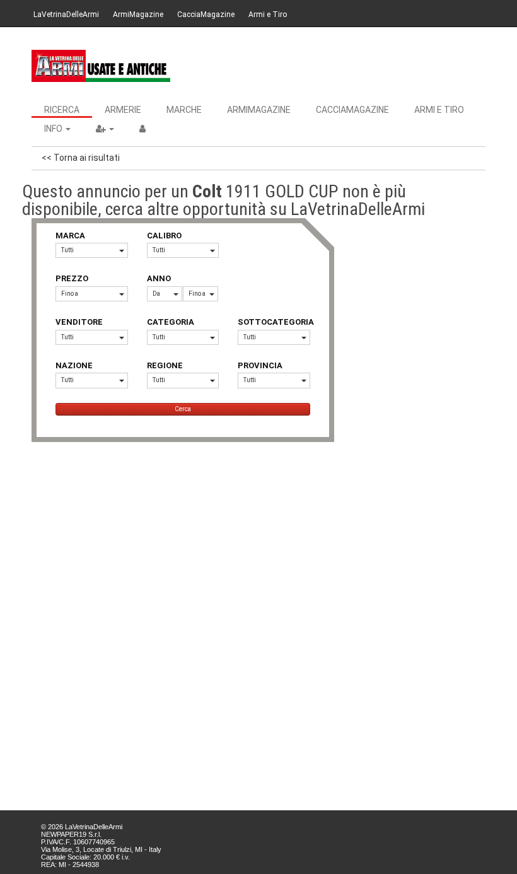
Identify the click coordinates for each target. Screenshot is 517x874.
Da (156, 293)
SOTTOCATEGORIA (274, 322)
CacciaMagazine (206, 14)
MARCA (70, 235)
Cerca (183, 408)
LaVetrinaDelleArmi (66, 14)
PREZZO (71, 278)
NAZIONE (74, 365)
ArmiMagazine (138, 14)
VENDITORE (79, 322)
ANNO (159, 278)
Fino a (69, 293)
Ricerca (61, 110)
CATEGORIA (170, 322)
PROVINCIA (260, 365)
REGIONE (165, 365)
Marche (184, 110)
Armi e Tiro (267, 14)
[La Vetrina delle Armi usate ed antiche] (101, 66)
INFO (54, 129)
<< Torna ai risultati (81, 158)
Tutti (67, 250)
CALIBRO (164, 235)
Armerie (123, 110)
